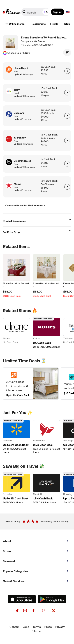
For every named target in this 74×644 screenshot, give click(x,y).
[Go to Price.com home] (12, 11)
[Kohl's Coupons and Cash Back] (46, 333)
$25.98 (44, 70)
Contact (14, 627)
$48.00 (44, 163)
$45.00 (44, 141)
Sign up (57, 12)
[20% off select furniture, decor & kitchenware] (30, 383)
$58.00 (44, 188)
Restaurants (39, 24)
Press (48, 627)
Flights (54, 24)
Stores (7, 551)
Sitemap (37, 631)
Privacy (60, 627)
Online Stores (16, 24)
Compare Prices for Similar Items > (25, 205)
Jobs (26, 627)
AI (47, 12)
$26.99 (44, 92)
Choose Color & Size (18, 53)
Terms (37, 627)
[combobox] (36, 12)
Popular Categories (15, 571)
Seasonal (9, 561)
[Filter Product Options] (67, 52)
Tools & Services (13, 581)
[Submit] (24, 12)
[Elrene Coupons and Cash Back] (16, 333)
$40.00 (44, 117)
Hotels (66, 24)
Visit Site (67, 71)
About (7, 541)
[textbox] (68, 11)
